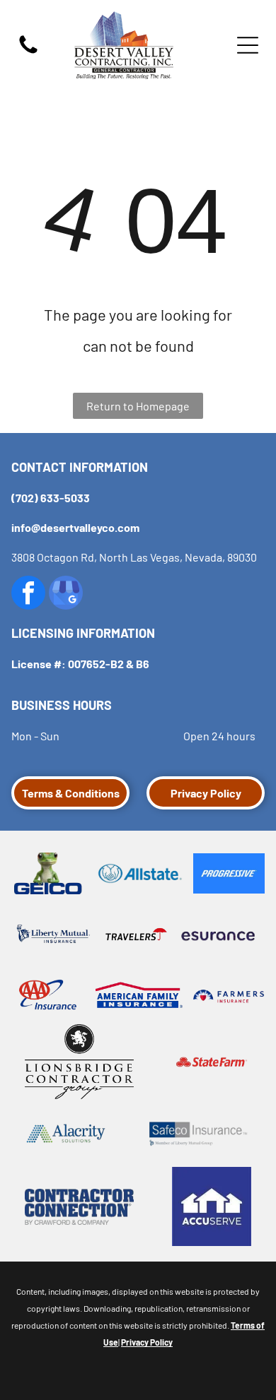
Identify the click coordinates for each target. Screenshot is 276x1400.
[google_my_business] (66, 594)
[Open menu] (247, 45)
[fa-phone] (28, 52)
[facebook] (28, 594)
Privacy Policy (147, 1342)
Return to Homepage (138, 406)
